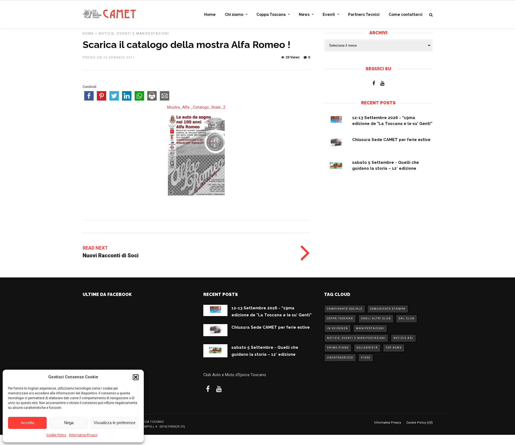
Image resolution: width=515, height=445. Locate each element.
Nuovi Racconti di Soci (110, 255)
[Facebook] (373, 83)
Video (365, 357)
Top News (394, 347)
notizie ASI (403, 338)
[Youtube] (382, 83)
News (304, 14)
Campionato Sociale (344, 308)
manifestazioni (370, 328)
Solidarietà (367, 347)
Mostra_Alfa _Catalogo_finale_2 (196, 107)
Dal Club (406, 318)
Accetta (27, 422)
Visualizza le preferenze (114, 422)
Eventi (329, 14)
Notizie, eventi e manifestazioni (134, 33)
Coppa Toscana (271, 14)
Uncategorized (340, 357)
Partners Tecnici (364, 14)
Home (210, 14)
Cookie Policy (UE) (419, 422)
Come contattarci (405, 14)
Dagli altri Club (376, 318)
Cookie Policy (56, 435)
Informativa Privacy (83, 435)
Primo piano (338, 347)
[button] (135, 377)
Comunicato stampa (388, 308)
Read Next (95, 248)
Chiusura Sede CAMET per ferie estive (391, 139)
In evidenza (337, 328)
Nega (68, 422)
